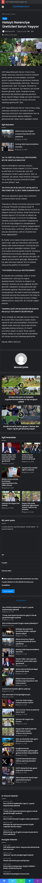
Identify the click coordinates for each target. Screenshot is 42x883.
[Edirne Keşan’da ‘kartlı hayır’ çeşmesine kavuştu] (8, 781)
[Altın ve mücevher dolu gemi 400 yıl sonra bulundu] (8, 742)
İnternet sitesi (6, 571)
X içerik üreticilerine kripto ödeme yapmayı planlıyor (26, 760)
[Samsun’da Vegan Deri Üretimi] (11, 496)
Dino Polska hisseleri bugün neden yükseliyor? (21, 2)
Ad (3, 555)
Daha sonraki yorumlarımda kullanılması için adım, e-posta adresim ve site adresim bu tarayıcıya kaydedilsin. (20, 582)
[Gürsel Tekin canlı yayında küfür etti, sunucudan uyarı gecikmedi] (11, 448)
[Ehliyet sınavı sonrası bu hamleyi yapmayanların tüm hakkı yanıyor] (11, 472)
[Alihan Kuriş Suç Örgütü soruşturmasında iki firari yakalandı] (8, 134)
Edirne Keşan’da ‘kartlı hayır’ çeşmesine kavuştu (27, 779)
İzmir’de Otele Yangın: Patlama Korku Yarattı (24, 701)
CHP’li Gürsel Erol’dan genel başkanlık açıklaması (26, 769)
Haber (13, 14)
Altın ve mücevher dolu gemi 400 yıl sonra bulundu (27, 740)
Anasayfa (7, 14)
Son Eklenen (21, 600)
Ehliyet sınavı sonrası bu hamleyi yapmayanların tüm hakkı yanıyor (10, 482)
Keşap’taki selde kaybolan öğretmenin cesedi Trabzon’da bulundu (30, 506)
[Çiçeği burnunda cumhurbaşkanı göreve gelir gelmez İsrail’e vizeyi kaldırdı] (8, 751)
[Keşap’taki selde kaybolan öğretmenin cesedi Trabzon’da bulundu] (31, 496)
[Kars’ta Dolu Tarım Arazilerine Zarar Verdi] (8, 713)
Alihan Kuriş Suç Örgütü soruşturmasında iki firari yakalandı (25, 134)
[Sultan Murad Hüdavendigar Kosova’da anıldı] (31, 448)
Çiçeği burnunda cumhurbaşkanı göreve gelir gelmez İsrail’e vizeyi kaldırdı (27, 750)
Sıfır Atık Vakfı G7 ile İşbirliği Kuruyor (16, 695)
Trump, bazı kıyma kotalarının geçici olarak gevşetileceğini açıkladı (19, 616)
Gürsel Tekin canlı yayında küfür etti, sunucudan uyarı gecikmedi (9, 458)
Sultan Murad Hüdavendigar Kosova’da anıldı (28, 457)
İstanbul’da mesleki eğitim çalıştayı (29, 469)
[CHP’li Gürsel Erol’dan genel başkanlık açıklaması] (8, 771)
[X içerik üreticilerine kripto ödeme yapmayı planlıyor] (8, 762)
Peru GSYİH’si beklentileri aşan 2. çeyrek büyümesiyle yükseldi (17, 608)
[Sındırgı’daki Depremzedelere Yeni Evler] (8, 147)
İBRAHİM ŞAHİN (10, 31)
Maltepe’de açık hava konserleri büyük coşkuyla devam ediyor (26, 631)
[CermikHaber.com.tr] (21, 6)
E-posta (5, 563)
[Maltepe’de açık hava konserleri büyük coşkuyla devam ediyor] (8, 632)
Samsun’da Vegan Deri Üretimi (11, 504)
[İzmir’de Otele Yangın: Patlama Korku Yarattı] (8, 703)
